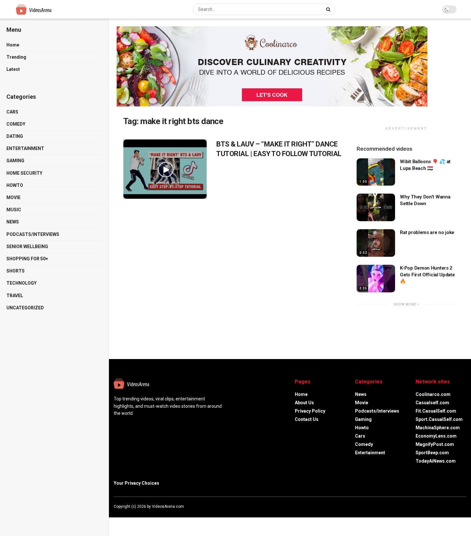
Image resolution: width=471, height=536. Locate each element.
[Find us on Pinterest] (464, 506)
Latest (13, 69)
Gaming (15, 160)
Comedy (15, 124)
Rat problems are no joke (427, 232)
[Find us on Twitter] (447, 506)
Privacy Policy (310, 411)
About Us (304, 402)
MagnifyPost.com (435, 444)
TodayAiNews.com (436, 461)
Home (12, 44)
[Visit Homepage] (45, 9)
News (12, 221)
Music (13, 209)
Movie (13, 197)
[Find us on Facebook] (438, 506)
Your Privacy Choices (136, 483)
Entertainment (25, 148)
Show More (405, 304)
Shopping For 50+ (27, 258)
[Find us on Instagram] (456, 506)
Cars (12, 111)
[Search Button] (329, 9)
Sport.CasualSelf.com (439, 419)
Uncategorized (25, 307)
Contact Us (306, 419)
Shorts (15, 270)
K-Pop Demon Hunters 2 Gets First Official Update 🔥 (427, 274)
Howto (14, 185)
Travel (14, 295)
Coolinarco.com (433, 394)
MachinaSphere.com (438, 427)
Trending (16, 57)
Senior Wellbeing (27, 246)
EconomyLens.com (436, 436)
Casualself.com (432, 402)
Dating (14, 136)
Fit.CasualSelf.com (436, 411)
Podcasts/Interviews (32, 234)
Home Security (24, 173)
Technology (21, 283)
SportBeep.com (432, 452)
